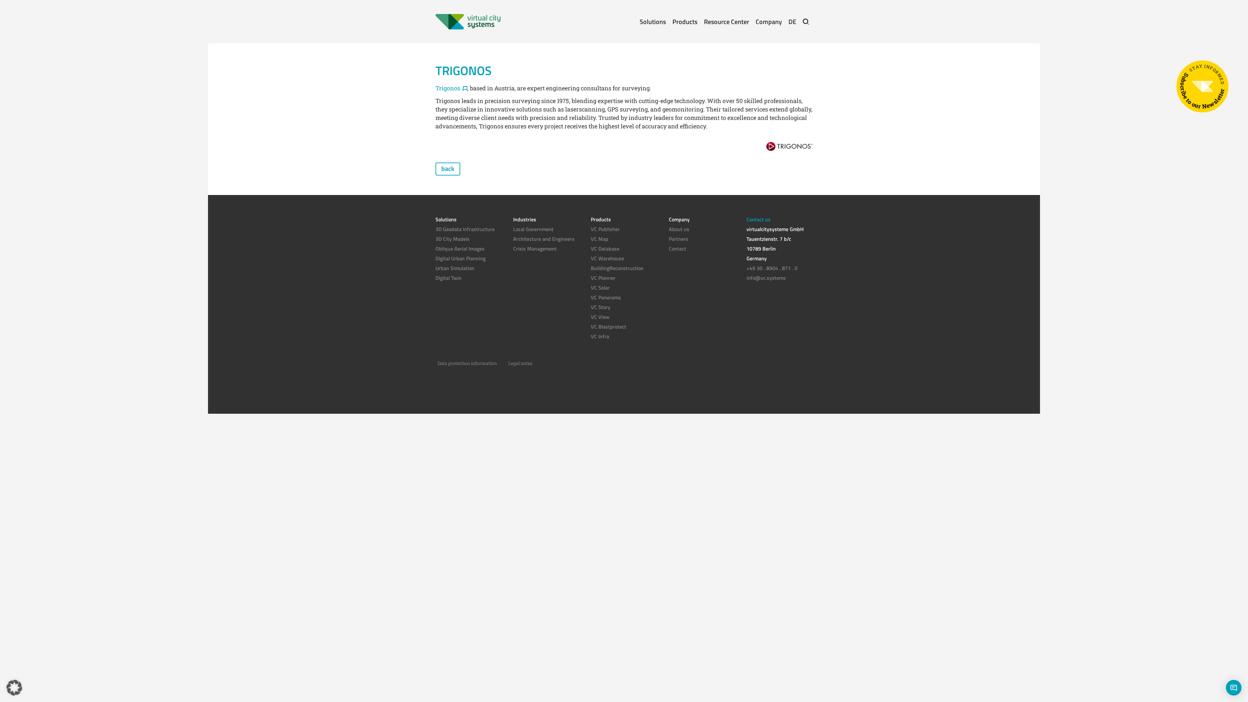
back (447, 168)
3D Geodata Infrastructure (465, 229)
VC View (600, 317)
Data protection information (467, 363)
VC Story (600, 307)
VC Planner (603, 278)
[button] (806, 21)
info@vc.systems (766, 278)
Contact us (759, 219)
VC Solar (600, 288)
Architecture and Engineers (544, 239)
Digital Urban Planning (461, 258)
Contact (677, 249)
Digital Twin (449, 278)
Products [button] (684, 22)
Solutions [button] (653, 22)
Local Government (533, 229)
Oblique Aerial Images (460, 249)
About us (679, 229)
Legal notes (520, 363)
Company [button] (769, 22)
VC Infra (600, 336)
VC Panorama (606, 297)
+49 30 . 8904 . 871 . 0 (772, 268)
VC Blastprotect (608, 327)
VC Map (599, 239)
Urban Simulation (455, 268)
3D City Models (453, 239)
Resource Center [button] (726, 22)
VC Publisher (605, 229)
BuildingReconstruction (617, 268)
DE (792, 22)
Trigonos (448, 88)
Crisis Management (535, 249)
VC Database (605, 249)
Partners (678, 239)
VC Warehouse (607, 258)
